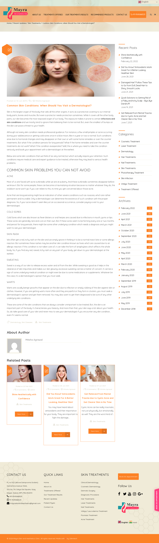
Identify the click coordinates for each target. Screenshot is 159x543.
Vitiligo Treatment (129, 184)
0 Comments (21, 390)
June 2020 (136, 247)
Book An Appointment (128, 476)
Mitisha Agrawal (34, 339)
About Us (36, 15)
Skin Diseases (27, 322)
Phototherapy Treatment (132, 172)
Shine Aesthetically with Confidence (131, 56)
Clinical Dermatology (89, 482)
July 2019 (136, 292)
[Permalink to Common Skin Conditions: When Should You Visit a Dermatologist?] (61, 96)
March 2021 (136, 225)
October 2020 (136, 230)
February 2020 (136, 269)
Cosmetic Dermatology (90, 486)
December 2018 (136, 309)
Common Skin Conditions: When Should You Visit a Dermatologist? (68, 23)
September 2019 (136, 281)
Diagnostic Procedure (90, 495)
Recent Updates (19, 23)
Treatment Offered (130, 189)
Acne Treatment (87, 519)
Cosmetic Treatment (130, 141)
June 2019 (136, 297)
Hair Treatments (128, 157)
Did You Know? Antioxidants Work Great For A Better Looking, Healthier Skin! (61, 398)
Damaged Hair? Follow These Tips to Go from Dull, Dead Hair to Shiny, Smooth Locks (136, 85)
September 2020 (136, 236)
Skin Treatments (34, 23)
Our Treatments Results (76, 15)
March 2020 (136, 264)
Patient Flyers (49, 503)
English (144, 2)
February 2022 (136, 208)
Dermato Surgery (88, 491)
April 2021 (136, 219)
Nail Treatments (128, 162)
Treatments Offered (53, 15)
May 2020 (136, 253)
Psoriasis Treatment (89, 515)
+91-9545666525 (138, 14)
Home (9, 23)
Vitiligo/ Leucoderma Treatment (94, 511)
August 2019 (136, 286)
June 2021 (136, 213)
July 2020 (136, 241)
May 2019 (136, 303)
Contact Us (121, 15)
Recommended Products (102, 15)
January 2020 (136, 275)
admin (32, 390)
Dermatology (15, 322)
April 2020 (136, 258)
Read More (21, 414)
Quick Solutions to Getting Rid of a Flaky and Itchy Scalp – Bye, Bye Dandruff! (136, 100)
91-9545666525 (15, 500)
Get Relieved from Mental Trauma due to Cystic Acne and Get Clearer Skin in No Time (98, 398)
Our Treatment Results (53, 495)
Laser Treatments (88, 503)
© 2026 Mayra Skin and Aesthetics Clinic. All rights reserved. (31, 538)
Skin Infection (127, 178)
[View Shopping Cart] (155, 14)
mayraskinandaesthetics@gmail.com (24, 503)
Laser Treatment (128, 146)
